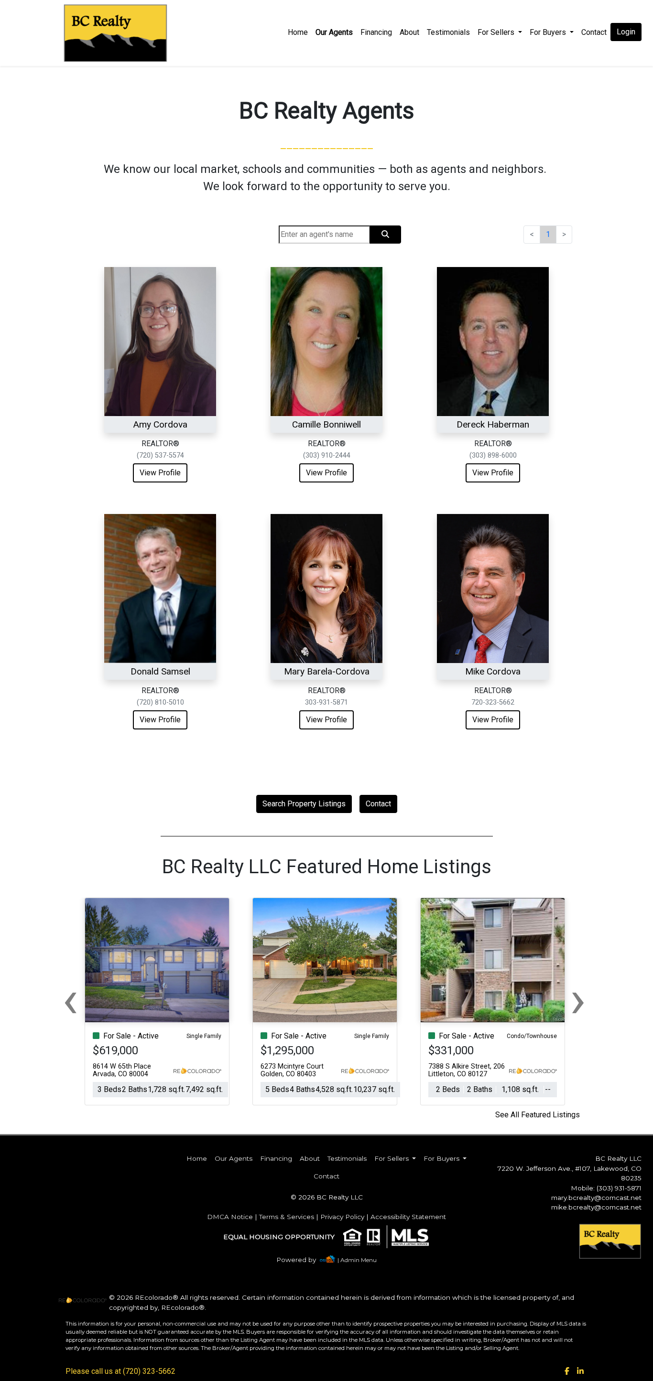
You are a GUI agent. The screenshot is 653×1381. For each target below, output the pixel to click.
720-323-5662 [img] (492, 702)
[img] (302, 1260)
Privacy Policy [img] (342, 1216)
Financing (376, 32)
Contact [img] (594, 32)
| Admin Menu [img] (357, 1259)
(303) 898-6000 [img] (493, 455)
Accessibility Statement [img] (408, 1216)
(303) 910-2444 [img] (326, 455)
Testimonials (448, 32)
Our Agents (334, 32)
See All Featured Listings (537, 1114)
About (409, 32)
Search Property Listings (304, 803)
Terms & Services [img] (286, 1216)
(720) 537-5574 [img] (160, 455)
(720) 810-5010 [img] (160, 702)
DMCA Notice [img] (230, 1216)
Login (626, 31)
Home (298, 32)
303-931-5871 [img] (326, 702)
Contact (378, 803)
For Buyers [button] (549, 32)
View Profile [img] (160, 472)
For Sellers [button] (497, 32)
